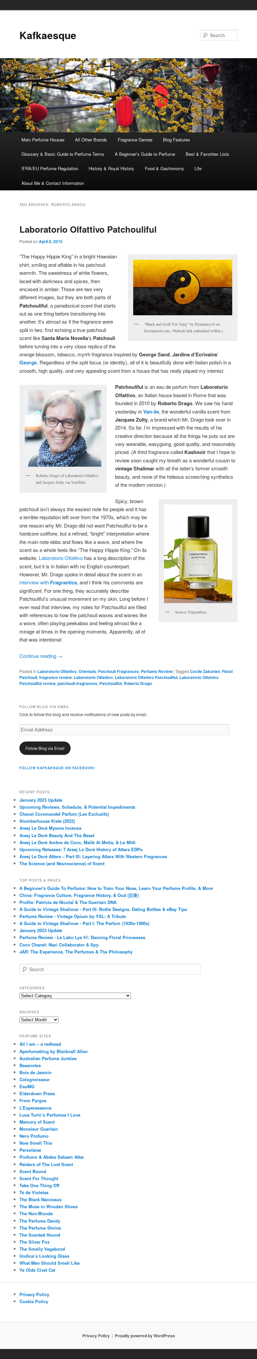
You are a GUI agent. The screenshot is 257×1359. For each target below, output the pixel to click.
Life (197, 168)
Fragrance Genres (135, 139)
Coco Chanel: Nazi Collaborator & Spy (58, 944)
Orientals (87, 671)
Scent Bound (32, 1171)
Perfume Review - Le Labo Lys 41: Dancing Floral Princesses (82, 937)
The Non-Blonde (36, 1213)
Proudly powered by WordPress (145, 1336)
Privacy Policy (34, 1294)
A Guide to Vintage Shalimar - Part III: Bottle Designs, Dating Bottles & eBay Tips (103, 909)
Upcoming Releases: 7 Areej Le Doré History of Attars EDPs (81, 849)
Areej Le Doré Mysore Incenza (50, 828)
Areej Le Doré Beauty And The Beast (56, 835)
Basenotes (30, 1065)
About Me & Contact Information (52, 183)
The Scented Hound (39, 1235)
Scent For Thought (38, 1178)
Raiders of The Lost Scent (46, 1164)
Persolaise (30, 1150)
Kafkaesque (47, 35)
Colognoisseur (34, 1079)
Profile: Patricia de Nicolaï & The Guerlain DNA (67, 902)
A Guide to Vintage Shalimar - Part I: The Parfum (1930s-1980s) (84, 923)
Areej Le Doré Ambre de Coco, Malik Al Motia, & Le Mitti (77, 842)
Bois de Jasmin (35, 1072)
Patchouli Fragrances (118, 671)
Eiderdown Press (37, 1093)
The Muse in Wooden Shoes (48, 1206)
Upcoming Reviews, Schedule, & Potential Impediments (77, 807)
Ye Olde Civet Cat (37, 1270)
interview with (48, 582)
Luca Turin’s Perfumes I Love (49, 1115)
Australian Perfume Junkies (48, 1058)
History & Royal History (111, 168)
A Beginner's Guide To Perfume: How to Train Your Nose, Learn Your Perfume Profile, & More (116, 888)
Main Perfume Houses (43, 139)
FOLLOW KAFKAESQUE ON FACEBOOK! (57, 768)
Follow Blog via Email (45, 748)
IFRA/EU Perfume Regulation (49, 168)
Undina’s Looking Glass (44, 1256)
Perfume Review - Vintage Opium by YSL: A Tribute (72, 916)
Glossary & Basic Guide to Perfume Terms (62, 154)
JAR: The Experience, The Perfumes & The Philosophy (76, 951)
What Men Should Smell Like (49, 1263)
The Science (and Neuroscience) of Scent (61, 863)
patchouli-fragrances (77, 683)
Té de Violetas (34, 1192)
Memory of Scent (37, 1122)
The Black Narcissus (40, 1199)
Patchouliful (110, 683)
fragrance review (55, 677)
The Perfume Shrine (40, 1228)
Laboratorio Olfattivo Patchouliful (88, 229)
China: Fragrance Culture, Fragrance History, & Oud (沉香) (79, 895)
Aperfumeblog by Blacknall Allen (53, 1051)
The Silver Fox (34, 1242)
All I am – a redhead (40, 1044)
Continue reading (41, 655)
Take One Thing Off (39, 1185)
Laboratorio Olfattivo (61, 557)
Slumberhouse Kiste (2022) (47, 821)
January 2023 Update (40, 800)
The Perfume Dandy (39, 1221)
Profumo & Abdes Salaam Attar (51, 1157)
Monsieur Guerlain (38, 1129)
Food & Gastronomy (164, 168)
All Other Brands (91, 139)
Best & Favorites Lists (207, 154)
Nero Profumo (34, 1136)
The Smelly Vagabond (42, 1249)
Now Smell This (35, 1143)
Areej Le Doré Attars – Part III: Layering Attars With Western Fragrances (93, 856)
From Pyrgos (33, 1100)
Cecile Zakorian (205, 671)
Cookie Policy (33, 1301)
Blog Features (176, 139)
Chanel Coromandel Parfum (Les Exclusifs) (64, 814)
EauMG (26, 1086)
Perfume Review (156, 671)
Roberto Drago (138, 683)
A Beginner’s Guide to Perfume (145, 154)
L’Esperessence (35, 1108)
